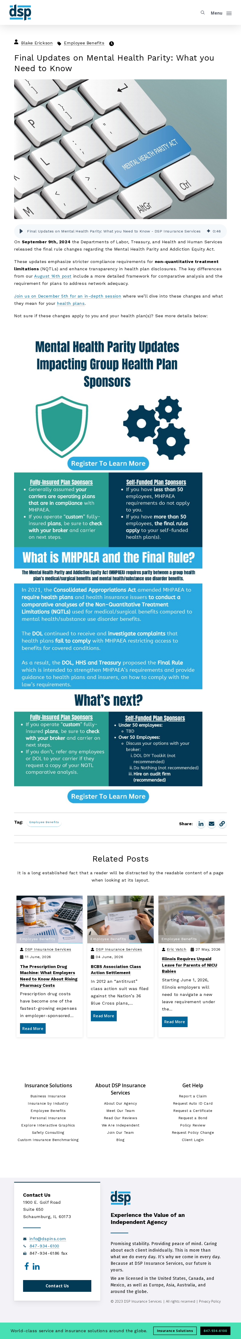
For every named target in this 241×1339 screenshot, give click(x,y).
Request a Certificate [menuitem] (193, 1111)
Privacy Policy (210, 1301)
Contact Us (57, 1286)
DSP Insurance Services (48, 949)
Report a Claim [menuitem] (193, 1096)
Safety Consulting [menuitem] (48, 1132)
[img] (208, 231)
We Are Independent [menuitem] (121, 1125)
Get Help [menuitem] (192, 1085)
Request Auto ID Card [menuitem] (193, 1103)
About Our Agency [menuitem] (120, 1103)
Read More (32, 1028)
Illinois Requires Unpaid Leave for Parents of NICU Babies (189, 965)
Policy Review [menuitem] (192, 1125)
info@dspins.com (47, 1238)
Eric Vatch (176, 949)
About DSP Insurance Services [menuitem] (120, 1089)
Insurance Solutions (175, 1330)
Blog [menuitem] (120, 1140)
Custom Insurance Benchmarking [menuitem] (48, 1140)
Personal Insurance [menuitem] (48, 1118)
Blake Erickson (37, 42)
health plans (70, 303)
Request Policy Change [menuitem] (193, 1132)
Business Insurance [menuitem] (48, 1096)
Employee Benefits (84, 42)
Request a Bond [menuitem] (192, 1118)
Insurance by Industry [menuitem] (48, 1103)
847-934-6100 (44, 1245)
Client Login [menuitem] (193, 1140)
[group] (120, 231)
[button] (21, 231)
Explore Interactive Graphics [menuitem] (48, 1125)
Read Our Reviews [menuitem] (120, 1118)
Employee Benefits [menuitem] (48, 1111)
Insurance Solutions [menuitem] (48, 1085)
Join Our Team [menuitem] (120, 1132)
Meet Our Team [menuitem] (120, 1111)
